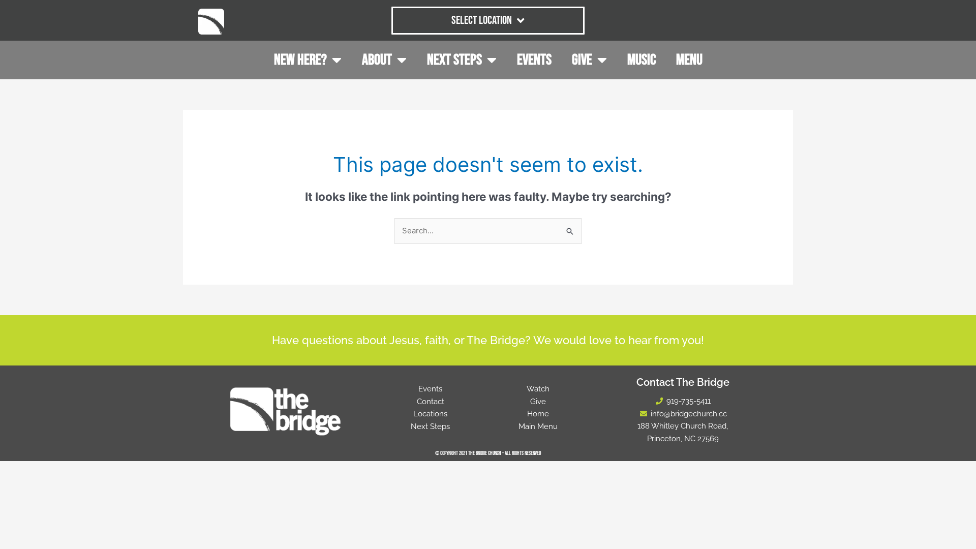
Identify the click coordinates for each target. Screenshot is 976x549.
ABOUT (377, 60)
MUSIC (641, 60)
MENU (689, 60)
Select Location (481, 20)
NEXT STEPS (454, 60)
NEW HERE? (300, 60)
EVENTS (534, 60)
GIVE (582, 60)
